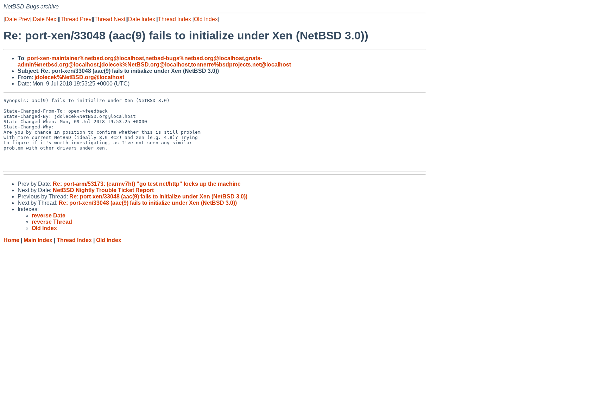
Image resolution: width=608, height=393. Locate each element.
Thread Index (174, 19)
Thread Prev (76, 19)
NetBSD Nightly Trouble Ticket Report (103, 190)
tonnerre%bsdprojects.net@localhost (241, 65)
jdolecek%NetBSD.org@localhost (145, 65)
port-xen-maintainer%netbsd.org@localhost (85, 58)
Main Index (38, 240)
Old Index (206, 19)
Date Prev (17, 19)
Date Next (45, 19)
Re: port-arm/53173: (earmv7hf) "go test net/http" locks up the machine (147, 184)
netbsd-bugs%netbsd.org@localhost (194, 58)
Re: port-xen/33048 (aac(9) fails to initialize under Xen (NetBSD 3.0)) (158, 196)
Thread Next (109, 19)
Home (11, 240)
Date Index (141, 19)
